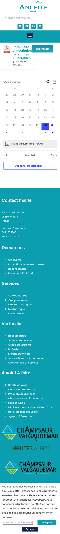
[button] (30, 35)
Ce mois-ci (30, 155)
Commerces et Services (23, 362)
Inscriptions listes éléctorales (26, 264)
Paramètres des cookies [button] (17, 522)
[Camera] (40, 26)
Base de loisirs (17, 336)
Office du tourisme (20, 344)
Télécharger (42, 48)
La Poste (13, 349)
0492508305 (9, 232)
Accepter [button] (47, 522)
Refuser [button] (30, 529)
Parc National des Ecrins (23, 411)
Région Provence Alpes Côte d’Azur (30, 407)
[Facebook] (26, 26)
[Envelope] (20, 26)
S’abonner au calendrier (28, 165)
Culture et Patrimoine (21, 389)
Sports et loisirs (17, 385)
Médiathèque (16, 309)
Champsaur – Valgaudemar (25, 398)
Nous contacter (11, 236)
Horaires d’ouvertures (14, 228)
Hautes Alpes (16, 403)
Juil (7, 155)
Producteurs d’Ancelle (21, 394)
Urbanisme (15, 260)
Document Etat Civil (20, 273)
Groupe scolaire (18, 300)
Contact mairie (17, 200)
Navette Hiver (16, 313)
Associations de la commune (26, 358)
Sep (52, 155)
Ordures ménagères (20, 304)
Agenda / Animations (21, 416)
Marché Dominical (19, 353)
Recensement (17, 268)
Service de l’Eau (17, 295)
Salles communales (20, 340)
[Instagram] (33, 26)
